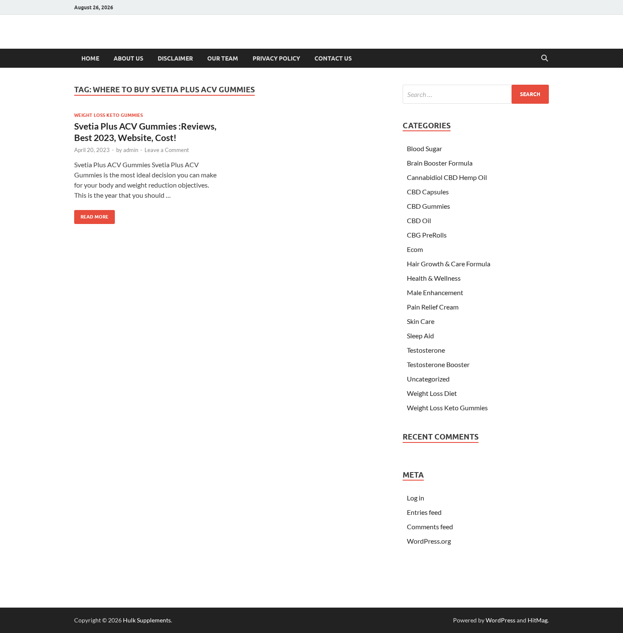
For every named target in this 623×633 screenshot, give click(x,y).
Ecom (415, 249)
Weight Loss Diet (432, 393)
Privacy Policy (276, 58)
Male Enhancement (435, 292)
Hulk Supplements (147, 620)
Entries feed (424, 512)
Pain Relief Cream (433, 307)
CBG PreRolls (427, 235)
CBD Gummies (428, 206)
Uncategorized (428, 379)
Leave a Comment (167, 150)
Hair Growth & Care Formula (448, 264)
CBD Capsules (428, 192)
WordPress (500, 620)
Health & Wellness (434, 278)
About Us (128, 58)
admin (130, 150)
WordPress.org (429, 541)
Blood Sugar (424, 148)
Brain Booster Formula (440, 163)
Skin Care (420, 321)
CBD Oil (419, 220)
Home (90, 58)
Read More (91, 215)
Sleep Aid (420, 336)
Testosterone (426, 350)
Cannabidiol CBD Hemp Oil (447, 177)
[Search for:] (476, 94)
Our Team (222, 58)
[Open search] (544, 58)
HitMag (538, 620)
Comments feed (430, 526)
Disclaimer (175, 58)
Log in (415, 498)
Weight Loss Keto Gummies (108, 115)
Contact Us (333, 58)
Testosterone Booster (438, 364)
